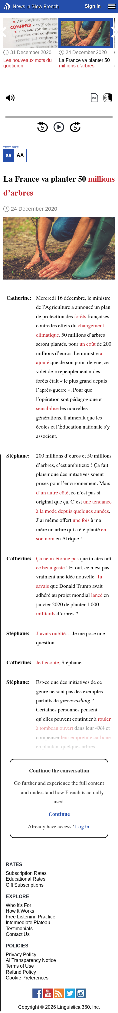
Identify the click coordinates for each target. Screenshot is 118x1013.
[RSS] (59, 993)
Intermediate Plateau (28, 922)
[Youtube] (48, 993)
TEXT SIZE (11, 147)
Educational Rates (25, 879)
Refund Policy (21, 972)
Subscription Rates (26, 873)
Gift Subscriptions (25, 885)
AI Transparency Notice (31, 960)
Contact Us (18, 934)
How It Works (20, 911)
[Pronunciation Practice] (108, 98)
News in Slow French (16, 6)
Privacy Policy (21, 954)
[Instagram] (81, 993)
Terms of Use (20, 966)
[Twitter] (70, 993)
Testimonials (19, 928)
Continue (59, 814)
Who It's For (18, 905)
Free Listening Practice (30, 916)
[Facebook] (37, 993)
